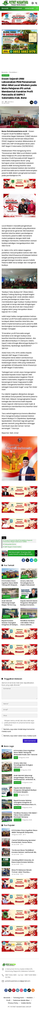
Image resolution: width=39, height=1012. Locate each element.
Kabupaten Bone (10, 544)
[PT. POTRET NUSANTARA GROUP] (15, 3)
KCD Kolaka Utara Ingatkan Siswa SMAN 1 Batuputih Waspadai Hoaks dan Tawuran (10, 583)
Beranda (7, 998)
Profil (8, 1000)
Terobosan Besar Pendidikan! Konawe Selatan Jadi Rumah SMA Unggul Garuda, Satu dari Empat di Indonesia (24, 851)
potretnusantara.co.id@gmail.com (17, 981)
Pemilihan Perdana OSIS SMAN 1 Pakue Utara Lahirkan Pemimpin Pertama (27, 623)
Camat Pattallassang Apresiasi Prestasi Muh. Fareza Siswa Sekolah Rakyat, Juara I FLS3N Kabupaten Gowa (23, 841)
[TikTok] (29, 990)
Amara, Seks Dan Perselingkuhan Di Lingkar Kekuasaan (27, 583)
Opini (23, 596)
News (4, 576)
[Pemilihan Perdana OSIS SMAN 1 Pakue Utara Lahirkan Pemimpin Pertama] (28, 613)
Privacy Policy (13, 1003)
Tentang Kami (18, 998)
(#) (3, 101)
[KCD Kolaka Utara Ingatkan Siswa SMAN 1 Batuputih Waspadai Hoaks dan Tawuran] (10, 573)
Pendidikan (5, 75)
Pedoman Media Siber (21, 1000)
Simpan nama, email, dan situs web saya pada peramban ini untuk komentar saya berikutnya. (19, 723)
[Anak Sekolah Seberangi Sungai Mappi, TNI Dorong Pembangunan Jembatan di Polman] (10, 593)
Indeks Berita (26, 1003)
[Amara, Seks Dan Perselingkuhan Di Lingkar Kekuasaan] (28, 573)
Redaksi (30, 998)
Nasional (24, 576)
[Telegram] (31, 560)
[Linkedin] (25, 990)
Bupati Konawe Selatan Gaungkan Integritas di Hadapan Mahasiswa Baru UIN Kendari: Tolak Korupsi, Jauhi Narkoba (10, 623)
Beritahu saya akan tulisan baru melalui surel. (20, 736)
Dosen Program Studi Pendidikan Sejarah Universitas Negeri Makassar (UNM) (17, 541)
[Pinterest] (13, 990)
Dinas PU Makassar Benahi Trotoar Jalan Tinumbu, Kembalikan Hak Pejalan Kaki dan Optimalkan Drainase (24, 871)
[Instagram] (21, 990)
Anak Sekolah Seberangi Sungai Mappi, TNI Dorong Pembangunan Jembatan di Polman (9, 603)
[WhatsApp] (35, 560)
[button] (32, 3)
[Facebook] (23, 560)
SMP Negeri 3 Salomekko (12, 547)
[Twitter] (27, 560)
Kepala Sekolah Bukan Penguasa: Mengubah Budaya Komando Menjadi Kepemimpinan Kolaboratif (28, 603)
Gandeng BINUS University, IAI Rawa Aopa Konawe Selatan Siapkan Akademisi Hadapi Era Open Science (23, 861)
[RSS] (33, 990)
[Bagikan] (35, 102)
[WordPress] (17, 990)
